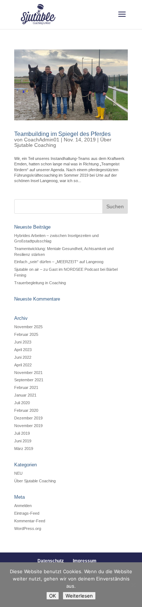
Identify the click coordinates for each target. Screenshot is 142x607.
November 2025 (28, 327)
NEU (18, 473)
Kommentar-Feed (29, 521)
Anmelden (23, 505)
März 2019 (23, 448)
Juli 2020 (22, 403)
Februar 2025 (26, 334)
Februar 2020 (26, 410)
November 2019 (28, 425)
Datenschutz (51, 560)
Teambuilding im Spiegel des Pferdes (62, 134)
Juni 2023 (22, 342)
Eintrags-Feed (26, 513)
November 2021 (28, 372)
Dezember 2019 (28, 418)
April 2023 (23, 349)
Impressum (84, 560)
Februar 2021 (26, 387)
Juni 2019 (22, 441)
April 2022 (23, 365)
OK (52, 596)
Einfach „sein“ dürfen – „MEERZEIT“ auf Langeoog (58, 262)
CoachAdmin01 (41, 139)
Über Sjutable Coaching (35, 481)
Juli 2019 (22, 433)
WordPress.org (27, 528)
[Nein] (133, 584)
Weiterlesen (79, 596)
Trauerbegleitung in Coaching (40, 283)
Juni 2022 (22, 357)
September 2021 (28, 380)
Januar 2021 (25, 395)
